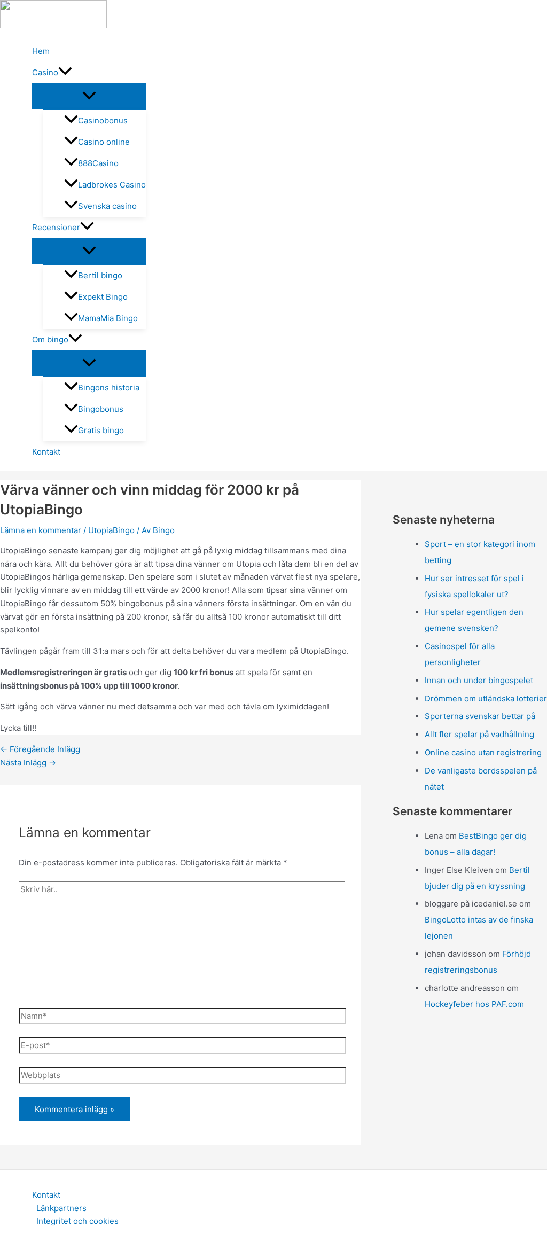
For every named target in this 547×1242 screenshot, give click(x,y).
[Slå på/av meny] (89, 96)
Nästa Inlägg (28, 762)
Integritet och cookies (77, 1221)
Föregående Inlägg (40, 749)
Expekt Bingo (103, 297)
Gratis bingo (101, 430)
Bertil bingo (100, 275)
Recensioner (56, 227)
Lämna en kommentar (40, 530)
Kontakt (46, 452)
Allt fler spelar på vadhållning (479, 734)
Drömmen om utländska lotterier (486, 698)
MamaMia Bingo (108, 318)
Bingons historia (108, 387)
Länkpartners (61, 1208)
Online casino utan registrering (483, 752)
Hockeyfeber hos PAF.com (474, 1004)
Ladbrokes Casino (112, 184)
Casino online (104, 142)
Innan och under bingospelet (479, 680)
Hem (41, 51)
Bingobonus (100, 409)
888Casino (98, 163)
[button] (65, 72)
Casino (45, 72)
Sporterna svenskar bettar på (480, 716)
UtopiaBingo (111, 530)
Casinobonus (103, 120)
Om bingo (50, 339)
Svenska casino (107, 206)
